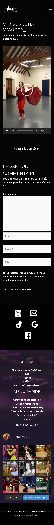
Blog (27, 373)
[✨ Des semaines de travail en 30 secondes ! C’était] (10, 485)
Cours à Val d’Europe (27, 403)
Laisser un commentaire (16, 35)
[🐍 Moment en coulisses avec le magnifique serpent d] (10, 452)
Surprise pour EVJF (27, 415)
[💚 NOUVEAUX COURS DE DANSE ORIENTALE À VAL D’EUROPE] (43, 485)
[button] (27, 90)
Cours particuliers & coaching (27, 407)
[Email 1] (33, 313)
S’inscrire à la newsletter (27, 385)
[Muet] (42, 130)
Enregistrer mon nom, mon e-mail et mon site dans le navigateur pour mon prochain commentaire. (24, 276)
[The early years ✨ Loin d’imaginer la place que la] (27, 468)
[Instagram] (18, 313)
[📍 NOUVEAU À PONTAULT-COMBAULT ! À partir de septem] (43, 468)
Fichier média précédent (27, 148)
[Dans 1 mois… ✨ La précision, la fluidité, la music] (27, 452)
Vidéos (27, 381)
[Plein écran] (47, 130)
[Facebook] (28, 335)
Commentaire (11, 194)
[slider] (25, 130)
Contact (27, 419)
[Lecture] (6, 130)
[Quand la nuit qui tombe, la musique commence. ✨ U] (10, 468)
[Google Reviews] (34, 324)
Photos (27, 377)
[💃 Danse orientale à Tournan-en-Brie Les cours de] (43, 452)
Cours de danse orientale (27, 399)
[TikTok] (19, 324)
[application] (27, 90)
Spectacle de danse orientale (27, 411)
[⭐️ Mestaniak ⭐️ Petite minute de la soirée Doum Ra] (27, 485)
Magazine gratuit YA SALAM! (27, 370)
